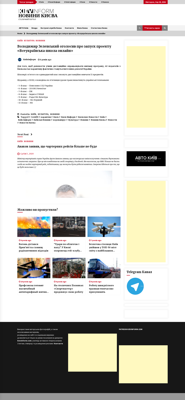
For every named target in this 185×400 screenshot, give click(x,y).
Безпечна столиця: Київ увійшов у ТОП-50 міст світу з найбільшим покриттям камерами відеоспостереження (103, 247)
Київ (102, 117)
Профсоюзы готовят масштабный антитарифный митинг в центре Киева (33, 289)
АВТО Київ (23, 28)
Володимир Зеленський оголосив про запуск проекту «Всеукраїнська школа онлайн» (64, 48)
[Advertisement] (146, 87)
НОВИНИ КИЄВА (38, 15)
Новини (84, 120)
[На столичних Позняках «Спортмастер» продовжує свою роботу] (68, 268)
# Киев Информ (54, 2)
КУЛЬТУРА (29, 40)
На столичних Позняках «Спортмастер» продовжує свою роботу (68, 288)
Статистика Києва (99, 28)
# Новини (105, 2)
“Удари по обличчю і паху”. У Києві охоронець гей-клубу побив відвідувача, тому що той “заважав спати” (67, 247)
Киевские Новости (88, 117)
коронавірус (59, 120)
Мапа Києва (82, 28)
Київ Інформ (24, 120)
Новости (112, 120)
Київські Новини (42, 120)
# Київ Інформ (70, 2)
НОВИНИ (40, 40)
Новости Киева (27, 123)
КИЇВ (20, 40)
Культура (73, 120)
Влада (34, 28)
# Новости (93, 2)
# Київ (41, 2)
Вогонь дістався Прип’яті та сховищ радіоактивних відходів (33, 247)
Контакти (69, 28)
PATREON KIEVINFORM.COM (130, 329)
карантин (46, 117)
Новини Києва (98, 120)
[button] (140, 28)
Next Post (23, 134)
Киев (56, 117)
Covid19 (34, 117)
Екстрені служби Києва (51, 28)
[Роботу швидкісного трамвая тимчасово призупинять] (104, 268)
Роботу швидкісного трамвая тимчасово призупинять (101, 288)
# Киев (82, 2)
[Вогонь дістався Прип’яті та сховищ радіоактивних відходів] (33, 227)
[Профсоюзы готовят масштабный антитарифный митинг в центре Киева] (33, 268)
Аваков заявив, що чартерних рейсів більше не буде (57, 146)
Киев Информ (68, 117)
